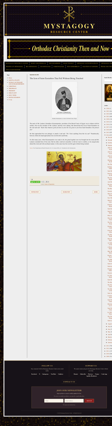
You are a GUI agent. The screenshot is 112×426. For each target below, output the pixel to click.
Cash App (104, 374)
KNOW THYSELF (68, 63)
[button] (4, 418)
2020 (107, 119)
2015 (107, 132)
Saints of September (49, 184)
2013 (107, 346)
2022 (107, 114)
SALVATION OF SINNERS (90, 66)
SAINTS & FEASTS (14, 80)
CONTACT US (69, 382)
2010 (107, 354)
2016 (107, 130)
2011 (107, 351)
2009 (107, 356)
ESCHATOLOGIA (45, 66)
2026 (107, 108)
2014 (107, 135)
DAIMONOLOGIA (58, 66)
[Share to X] (45, 182)
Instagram (45, 374)
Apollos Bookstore (91, 376)
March (110, 337)
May (109, 332)
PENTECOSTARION (14, 97)
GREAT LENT (13, 93)
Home (96, 192)
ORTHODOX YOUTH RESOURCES (87, 63)
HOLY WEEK (12, 95)
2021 (107, 116)
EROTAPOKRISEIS (54, 63)
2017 (107, 127)
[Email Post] (31, 179)
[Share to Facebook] (47, 182)
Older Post (66, 192)
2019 (107, 122)
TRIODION (12, 91)
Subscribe (83, 374)
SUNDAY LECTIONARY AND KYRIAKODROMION (16, 83)
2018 (107, 124)
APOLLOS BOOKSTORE (13, 70)
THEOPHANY (13, 88)
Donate (76, 374)
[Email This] (42, 182)
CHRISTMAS (12, 86)
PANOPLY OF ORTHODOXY (14, 66)
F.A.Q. (10, 99)
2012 (107, 348)
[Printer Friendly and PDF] (35, 182)
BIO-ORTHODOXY (31, 66)
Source (31, 148)
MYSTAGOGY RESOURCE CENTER (17, 63)
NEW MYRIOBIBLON (73, 66)
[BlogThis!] (43, 182)
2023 (107, 111)
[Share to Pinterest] (48, 182)
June (109, 329)
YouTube (53, 374)
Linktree (60, 374)
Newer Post (35, 192)
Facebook (34, 374)
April (109, 334)
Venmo (97, 374)
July (109, 326)
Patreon (90, 374)
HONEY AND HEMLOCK (38, 63)
